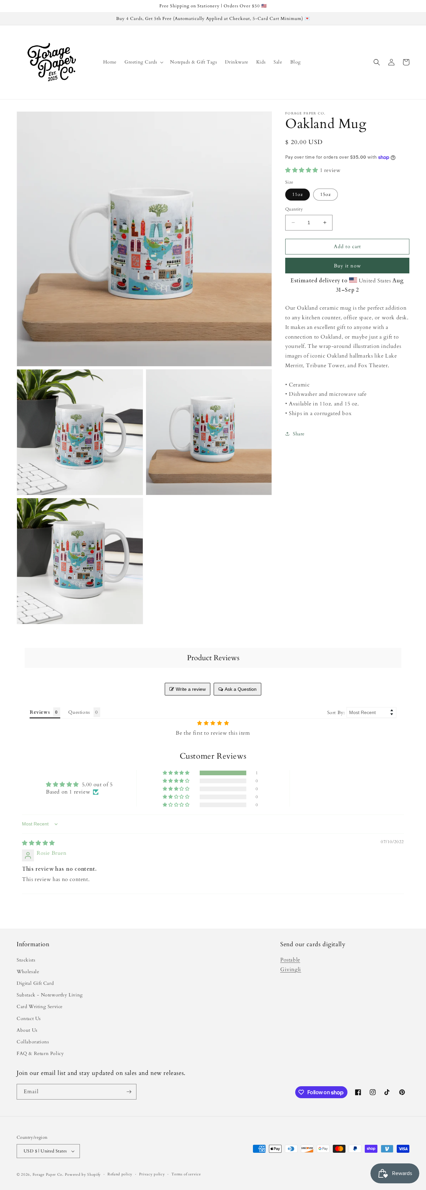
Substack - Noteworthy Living (50, 995)
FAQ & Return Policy (40, 1053)
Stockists (26, 960)
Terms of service (186, 1174)
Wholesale (28, 971)
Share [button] (299, 434)
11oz (297, 194)
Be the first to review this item (213, 733)
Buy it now (347, 265)
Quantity (294, 209)
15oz (325, 194)
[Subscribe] (128, 1092)
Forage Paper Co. (48, 1174)
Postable (290, 960)
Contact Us (29, 1018)
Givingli (290, 969)
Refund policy (119, 1174)
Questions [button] (79, 712)
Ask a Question (241, 689)
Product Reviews (213, 658)
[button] (143, 62)
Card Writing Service (40, 1006)
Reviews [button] (40, 712)
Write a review (191, 689)
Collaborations (33, 1042)
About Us (27, 1030)
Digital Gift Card (35, 983)
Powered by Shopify (83, 1174)
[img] (38, 843)
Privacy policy (152, 1174)
